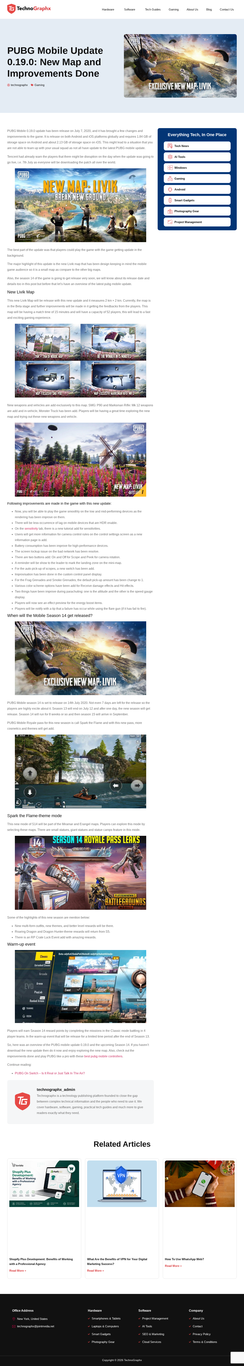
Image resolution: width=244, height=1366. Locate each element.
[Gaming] (170, 178)
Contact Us (227, 9)
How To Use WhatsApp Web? (184, 1259)
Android (179, 189)
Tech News (181, 146)
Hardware (108, 9)
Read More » (17, 1270)
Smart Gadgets (184, 200)
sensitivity (31, 528)
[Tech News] (170, 146)
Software (129, 9)
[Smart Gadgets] (170, 200)
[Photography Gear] (170, 211)
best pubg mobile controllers (103, 1056)
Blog (209, 9)
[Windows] (170, 167)
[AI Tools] (170, 156)
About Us (192, 9)
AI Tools (179, 156)
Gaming (174, 9)
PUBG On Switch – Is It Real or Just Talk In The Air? (50, 1073)
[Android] (170, 189)
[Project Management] (170, 222)
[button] (109, 9)
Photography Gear (186, 211)
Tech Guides (153, 9)
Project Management (188, 222)
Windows (180, 167)
